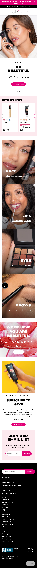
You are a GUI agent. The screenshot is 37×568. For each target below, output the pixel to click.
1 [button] (17, 92)
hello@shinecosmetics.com (11, 485)
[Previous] (2, 116)
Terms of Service (7, 541)
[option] (18, 53)
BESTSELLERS (12, 100)
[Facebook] (3, 477)
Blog (3, 510)
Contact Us (5, 500)
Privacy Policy (6, 539)
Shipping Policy (7, 534)
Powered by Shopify (8, 558)
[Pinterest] (9, 477)
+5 (29, 119)
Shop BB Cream (18, 84)
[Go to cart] (32, 12)
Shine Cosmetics (18, 557)
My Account (6, 514)
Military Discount (7, 524)
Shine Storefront (7, 502)
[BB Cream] (27, 111)
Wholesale (5, 527)
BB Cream (23, 122)
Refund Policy (6, 536)
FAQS (4, 531)
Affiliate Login (6, 517)
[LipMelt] (10, 111)
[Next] (34, 116)
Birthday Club (6, 522)
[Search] (28, 12)
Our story (19, 352)
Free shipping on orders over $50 (18, 6)
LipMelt (5, 122)
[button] (5, 285)
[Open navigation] (3, 11)
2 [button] (19, 92)
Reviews (5, 505)
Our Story (5, 497)
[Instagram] (6, 477)
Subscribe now (19, 424)
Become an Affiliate (8, 519)
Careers (5, 507)
